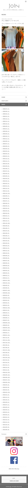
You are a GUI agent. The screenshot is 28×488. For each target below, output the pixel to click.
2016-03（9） (6, 389)
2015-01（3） (6, 417)
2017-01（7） (6, 364)
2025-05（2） (6, 133)
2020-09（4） (6, 255)
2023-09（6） (6, 166)
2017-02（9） (6, 362)
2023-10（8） (6, 163)
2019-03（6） (6, 300)
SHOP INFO (5, 100)
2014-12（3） (6, 419)
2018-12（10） (6, 307)
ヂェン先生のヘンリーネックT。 (11, 20)
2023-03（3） (6, 180)
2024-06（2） (6, 146)
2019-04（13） (6, 297)
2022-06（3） (6, 203)
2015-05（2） (6, 407)
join (10, 486)
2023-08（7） (6, 168)
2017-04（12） (6, 357)
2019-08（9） (6, 287)
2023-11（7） (6, 161)
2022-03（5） (6, 210)
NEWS (3, 104)
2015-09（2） (6, 402)
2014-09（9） (6, 427)
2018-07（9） (6, 320)
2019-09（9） (6, 285)
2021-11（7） (6, 220)
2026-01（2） (6, 116)
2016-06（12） (6, 382)
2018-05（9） (6, 325)
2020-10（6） (6, 253)
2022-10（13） (6, 193)
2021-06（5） (6, 233)
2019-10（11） (6, 282)
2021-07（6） (6, 230)
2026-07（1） (6, 108)
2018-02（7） (6, 332)
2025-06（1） (6, 131)
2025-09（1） (6, 126)
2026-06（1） (6, 111)
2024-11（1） (6, 138)
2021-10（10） (6, 223)
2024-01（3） (6, 156)
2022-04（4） (6, 208)
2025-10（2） (6, 123)
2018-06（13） (6, 322)
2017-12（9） (6, 337)
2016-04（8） (6, 387)
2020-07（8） (6, 260)
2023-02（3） (6, 183)
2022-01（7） (6, 215)
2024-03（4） (6, 151)
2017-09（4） (6, 345)
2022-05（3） (6, 205)
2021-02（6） (6, 243)
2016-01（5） (6, 394)
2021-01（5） (6, 245)
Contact (4, 434)
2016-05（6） (6, 384)
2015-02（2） (6, 414)
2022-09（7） (6, 195)
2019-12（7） (6, 277)
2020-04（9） (6, 268)
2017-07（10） (6, 350)
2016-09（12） (6, 374)
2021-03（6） (6, 240)
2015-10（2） (6, 399)
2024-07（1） (6, 143)
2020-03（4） (6, 270)
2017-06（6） (6, 352)
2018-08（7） (6, 317)
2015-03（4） (6, 412)
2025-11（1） (6, 121)
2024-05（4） (6, 148)
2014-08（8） (6, 429)
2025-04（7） (6, 136)
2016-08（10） (6, 377)
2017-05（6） (6, 355)
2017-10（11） (6, 342)
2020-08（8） (6, 258)
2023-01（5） (6, 185)
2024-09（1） (6, 141)
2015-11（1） (6, 397)
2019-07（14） (6, 290)
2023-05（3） (6, 176)
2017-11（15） (6, 340)
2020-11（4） (6, 250)
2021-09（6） (6, 225)
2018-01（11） (6, 335)
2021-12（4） (6, 218)
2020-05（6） (6, 265)
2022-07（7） (6, 200)
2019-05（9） (6, 295)
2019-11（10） (6, 280)
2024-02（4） (6, 153)
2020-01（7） (6, 275)
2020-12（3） (6, 248)
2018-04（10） (6, 327)
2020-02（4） (6, 272)
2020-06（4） (6, 263)
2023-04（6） (6, 178)
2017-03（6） (6, 360)
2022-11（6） (6, 190)
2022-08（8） (6, 198)
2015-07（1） (6, 404)
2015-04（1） (6, 409)
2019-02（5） (6, 302)
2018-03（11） (6, 330)
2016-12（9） (6, 367)
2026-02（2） (6, 113)
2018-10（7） (6, 312)
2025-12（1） (6, 118)
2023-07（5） (6, 171)
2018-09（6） (6, 315)
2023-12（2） (6, 158)
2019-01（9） (6, 305)
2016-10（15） (6, 372)
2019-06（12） (6, 292)
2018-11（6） (6, 310)
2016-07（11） (6, 379)
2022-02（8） (6, 213)
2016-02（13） (6, 392)
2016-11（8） (6, 369)
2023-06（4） (6, 173)
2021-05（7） (6, 235)
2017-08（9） (6, 347)
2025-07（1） (6, 128)
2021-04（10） (6, 238)
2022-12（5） (6, 188)
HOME (3, 97)
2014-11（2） (6, 422)
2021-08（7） (6, 228)
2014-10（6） (6, 424)
